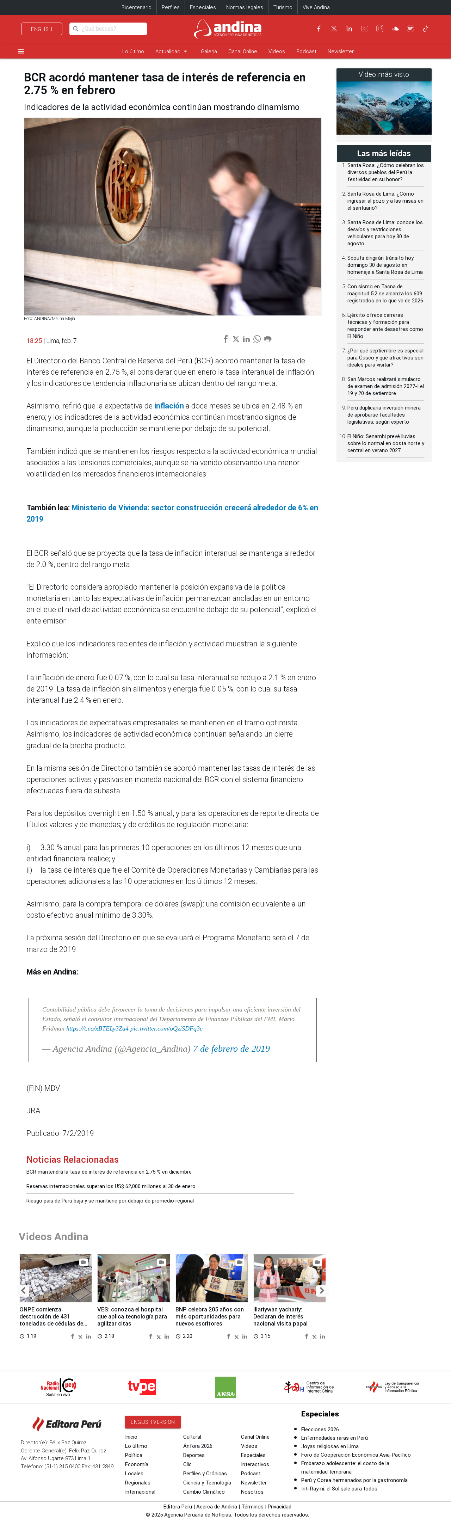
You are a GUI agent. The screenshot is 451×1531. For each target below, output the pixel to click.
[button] (23, 1291)
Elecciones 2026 (320, 1429)
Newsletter (341, 51)
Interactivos (255, 1464)
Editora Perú (177, 1507)
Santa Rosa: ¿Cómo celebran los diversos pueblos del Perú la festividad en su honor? (385, 172)
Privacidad (279, 1507)
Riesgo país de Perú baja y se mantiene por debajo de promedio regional (110, 1201)
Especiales (203, 7)
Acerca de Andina (216, 1507)
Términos (252, 1507)
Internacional (140, 1492)
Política (133, 1455)
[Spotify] (410, 28)
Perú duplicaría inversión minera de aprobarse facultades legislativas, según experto (384, 415)
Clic (187, 1464)
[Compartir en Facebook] (73, 1336)
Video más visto (384, 74)
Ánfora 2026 (197, 1446)
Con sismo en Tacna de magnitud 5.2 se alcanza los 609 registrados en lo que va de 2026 (385, 293)
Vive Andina (316, 7)
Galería (209, 51)
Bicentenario (137, 7)
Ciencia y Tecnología (207, 1483)
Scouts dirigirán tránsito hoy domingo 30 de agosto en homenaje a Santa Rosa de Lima (385, 265)
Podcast (306, 51)
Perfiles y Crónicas (205, 1473)
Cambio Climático (204, 1492)
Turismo (282, 7)
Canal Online (242, 51)
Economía (136, 1464)
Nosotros (252, 1492)
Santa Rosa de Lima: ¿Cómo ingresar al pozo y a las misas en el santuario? (385, 201)
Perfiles (171, 7)
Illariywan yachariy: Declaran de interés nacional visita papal (280, 1316)
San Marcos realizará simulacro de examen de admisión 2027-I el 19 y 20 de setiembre (385, 386)
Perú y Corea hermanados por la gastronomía (354, 1480)
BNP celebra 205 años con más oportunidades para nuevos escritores (209, 1316)
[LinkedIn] (349, 28)
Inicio (131, 1437)
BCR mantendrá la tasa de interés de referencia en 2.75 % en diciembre (109, 1172)
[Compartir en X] (81, 1336)
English (41, 29)
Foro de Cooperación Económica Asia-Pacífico (356, 1455)
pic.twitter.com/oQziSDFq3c (166, 1028)
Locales (134, 1473)
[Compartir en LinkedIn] (88, 1336)
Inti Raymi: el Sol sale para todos (339, 1489)
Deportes (194, 1455)
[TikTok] (426, 28)
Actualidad (172, 51)
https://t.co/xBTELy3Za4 (97, 1028)
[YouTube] (365, 28)
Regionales (137, 1483)
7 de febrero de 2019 (231, 1049)
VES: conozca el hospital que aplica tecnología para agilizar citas (132, 1316)
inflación (170, 405)
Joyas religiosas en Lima (330, 1446)
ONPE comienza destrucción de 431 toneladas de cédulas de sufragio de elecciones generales (51, 1323)
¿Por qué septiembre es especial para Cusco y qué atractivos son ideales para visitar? (385, 358)
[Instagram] (380, 28)
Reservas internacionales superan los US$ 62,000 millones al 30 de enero (111, 1186)
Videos (276, 51)
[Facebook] (319, 28)
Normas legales (244, 7)
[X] (334, 28)
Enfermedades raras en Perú (334, 1438)
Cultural (192, 1437)
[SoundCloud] (395, 28)
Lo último (133, 51)
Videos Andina (53, 1236)
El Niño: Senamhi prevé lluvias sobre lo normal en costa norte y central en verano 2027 (385, 443)
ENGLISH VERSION (153, 1422)
